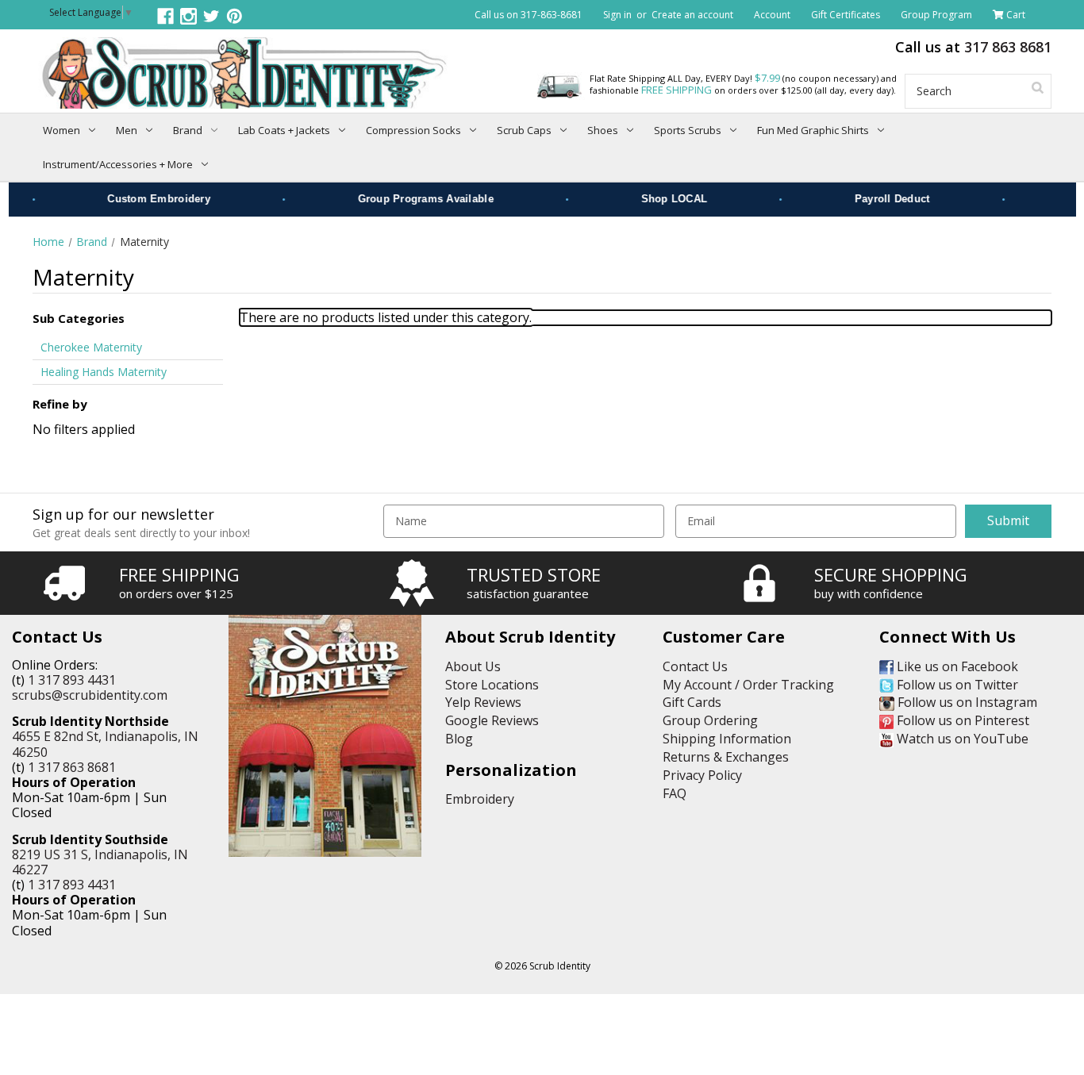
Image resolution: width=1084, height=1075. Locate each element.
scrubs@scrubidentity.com (89, 695)
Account (772, 14)
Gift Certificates (845, 14)
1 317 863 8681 (72, 767)
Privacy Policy (702, 775)
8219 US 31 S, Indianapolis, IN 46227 (100, 862)
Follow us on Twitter (956, 684)
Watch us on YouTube (961, 738)
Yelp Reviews (483, 702)
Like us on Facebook (956, 666)
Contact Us (695, 666)
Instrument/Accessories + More (118, 164)
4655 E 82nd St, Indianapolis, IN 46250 (105, 744)
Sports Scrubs (687, 130)
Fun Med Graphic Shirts (813, 130)
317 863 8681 (1007, 46)
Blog (459, 738)
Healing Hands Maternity (103, 371)
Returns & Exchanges (726, 757)
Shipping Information (727, 738)
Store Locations (492, 684)
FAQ (674, 793)
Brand (187, 130)
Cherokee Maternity (91, 347)
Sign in (617, 14)
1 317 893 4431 (72, 680)
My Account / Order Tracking (748, 684)
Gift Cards (692, 702)
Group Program (936, 14)
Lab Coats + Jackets (284, 130)
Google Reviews (492, 720)
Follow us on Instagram (965, 702)
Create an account (692, 14)
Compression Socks (413, 130)
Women (61, 130)
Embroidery (479, 799)
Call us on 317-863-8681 (528, 14)
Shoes (602, 130)
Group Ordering (710, 720)
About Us (473, 666)
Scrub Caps (524, 130)
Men (126, 130)
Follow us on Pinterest (961, 720)
